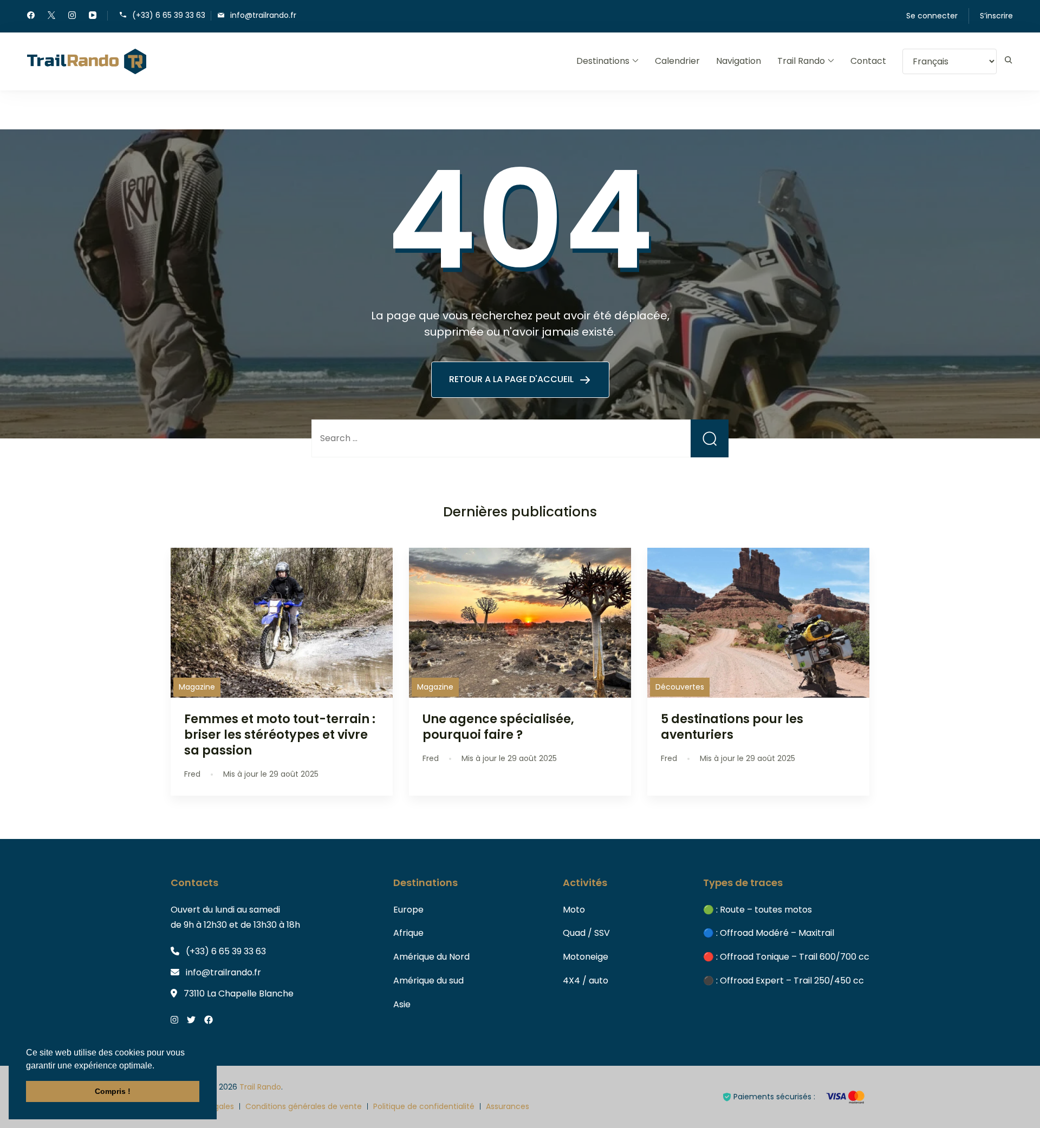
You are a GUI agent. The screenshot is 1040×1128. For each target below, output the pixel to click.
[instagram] (72, 16)
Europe (408, 909)
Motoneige (585, 956)
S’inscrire (996, 15)
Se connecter (932, 15)
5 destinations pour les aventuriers (732, 726)
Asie (402, 1004)
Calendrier (677, 61)
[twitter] (51, 16)
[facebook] (31, 16)
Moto (574, 909)
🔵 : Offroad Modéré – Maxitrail (768, 933)
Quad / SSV (586, 933)
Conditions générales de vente (303, 1106)
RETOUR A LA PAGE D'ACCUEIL (512, 379)
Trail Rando (801, 61)
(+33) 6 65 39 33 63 (168, 15)
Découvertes (679, 686)
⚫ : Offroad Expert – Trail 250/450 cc (783, 980)
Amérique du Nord (431, 956)
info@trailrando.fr (263, 15)
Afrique (408, 933)
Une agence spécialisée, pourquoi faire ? (498, 726)
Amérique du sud (428, 980)
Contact (868, 61)
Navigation (738, 61)
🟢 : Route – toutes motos (757, 909)
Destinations (602, 61)
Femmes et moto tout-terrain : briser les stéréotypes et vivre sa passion (279, 734)
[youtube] (92, 16)
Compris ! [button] (113, 1091)
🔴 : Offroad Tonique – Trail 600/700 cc (786, 956)
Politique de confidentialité (423, 1106)
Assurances (507, 1106)
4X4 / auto (585, 980)
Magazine (197, 686)
